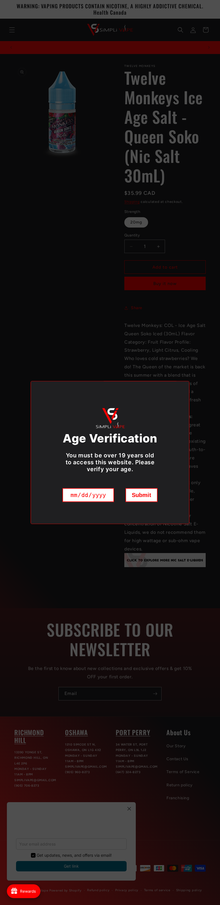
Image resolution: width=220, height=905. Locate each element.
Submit (141, 495)
